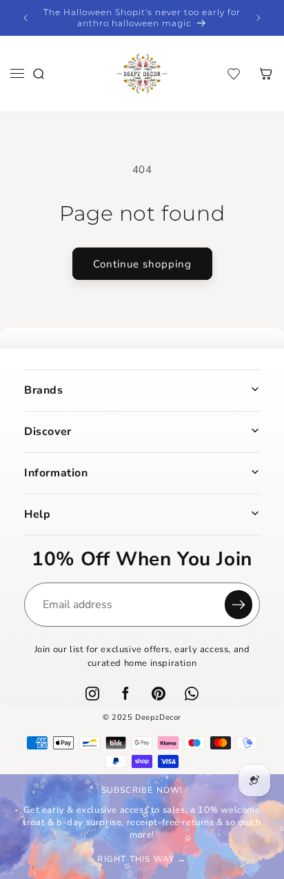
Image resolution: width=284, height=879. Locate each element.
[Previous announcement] (25, 18)
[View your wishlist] (234, 74)
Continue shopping (142, 264)
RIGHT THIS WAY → (141, 859)
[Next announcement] (258, 18)
